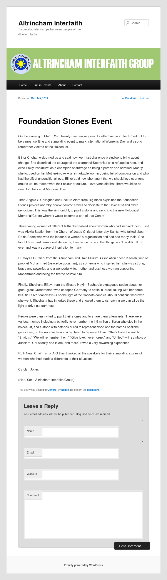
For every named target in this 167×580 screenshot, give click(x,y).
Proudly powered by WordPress (83, 565)
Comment (33, 495)
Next (144, 98)
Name (30, 431)
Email (30, 452)
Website (32, 474)
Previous (129, 98)
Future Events (42, 85)
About (62, 85)
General (52, 390)
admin (65, 390)
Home (23, 85)
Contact (77, 85)
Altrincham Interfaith (50, 22)
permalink (93, 390)
